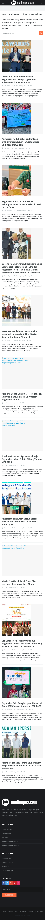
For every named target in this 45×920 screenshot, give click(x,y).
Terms (4, 912)
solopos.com (6, 858)
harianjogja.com (7, 862)
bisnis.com (5, 866)
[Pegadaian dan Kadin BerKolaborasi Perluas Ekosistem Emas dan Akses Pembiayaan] (22, 498)
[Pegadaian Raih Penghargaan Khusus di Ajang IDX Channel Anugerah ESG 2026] (22, 682)
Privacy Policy (13, 912)
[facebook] (3, 883)
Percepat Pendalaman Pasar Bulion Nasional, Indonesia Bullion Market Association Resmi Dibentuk (20, 334)
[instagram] (18, 883)
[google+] (11, 883)
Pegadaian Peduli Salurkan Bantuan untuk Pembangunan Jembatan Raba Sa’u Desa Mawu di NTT (20, 142)
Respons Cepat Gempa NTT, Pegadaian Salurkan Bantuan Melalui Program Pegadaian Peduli (22, 396)
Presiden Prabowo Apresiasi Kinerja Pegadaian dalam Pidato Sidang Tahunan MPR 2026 (22, 459)
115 (31, 86)
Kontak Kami (6, 833)
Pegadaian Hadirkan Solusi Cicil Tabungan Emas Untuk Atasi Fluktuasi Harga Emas (21, 204)
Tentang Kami (7, 829)
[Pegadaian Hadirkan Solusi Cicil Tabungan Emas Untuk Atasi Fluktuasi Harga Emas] (22, 181)
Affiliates (31, 912)
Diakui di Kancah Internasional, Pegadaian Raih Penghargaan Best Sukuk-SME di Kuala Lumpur (19, 79)
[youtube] (15, 883)
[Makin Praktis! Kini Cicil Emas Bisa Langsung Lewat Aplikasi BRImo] (22, 560)
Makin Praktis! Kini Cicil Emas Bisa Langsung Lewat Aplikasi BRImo (19, 583)
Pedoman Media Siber (10, 841)
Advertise (22, 912)
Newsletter (39, 912)
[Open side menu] (3, 3)
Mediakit (5, 837)
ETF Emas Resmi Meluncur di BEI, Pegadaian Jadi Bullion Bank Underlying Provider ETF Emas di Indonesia (22, 643)
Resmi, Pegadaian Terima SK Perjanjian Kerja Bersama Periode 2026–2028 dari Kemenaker (21, 765)
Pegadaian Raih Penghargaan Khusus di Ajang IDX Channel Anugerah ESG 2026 (22, 705)
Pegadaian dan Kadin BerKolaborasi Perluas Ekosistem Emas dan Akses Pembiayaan (20, 521)
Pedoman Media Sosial (10, 845)
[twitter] (7, 883)
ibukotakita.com (7, 870)
